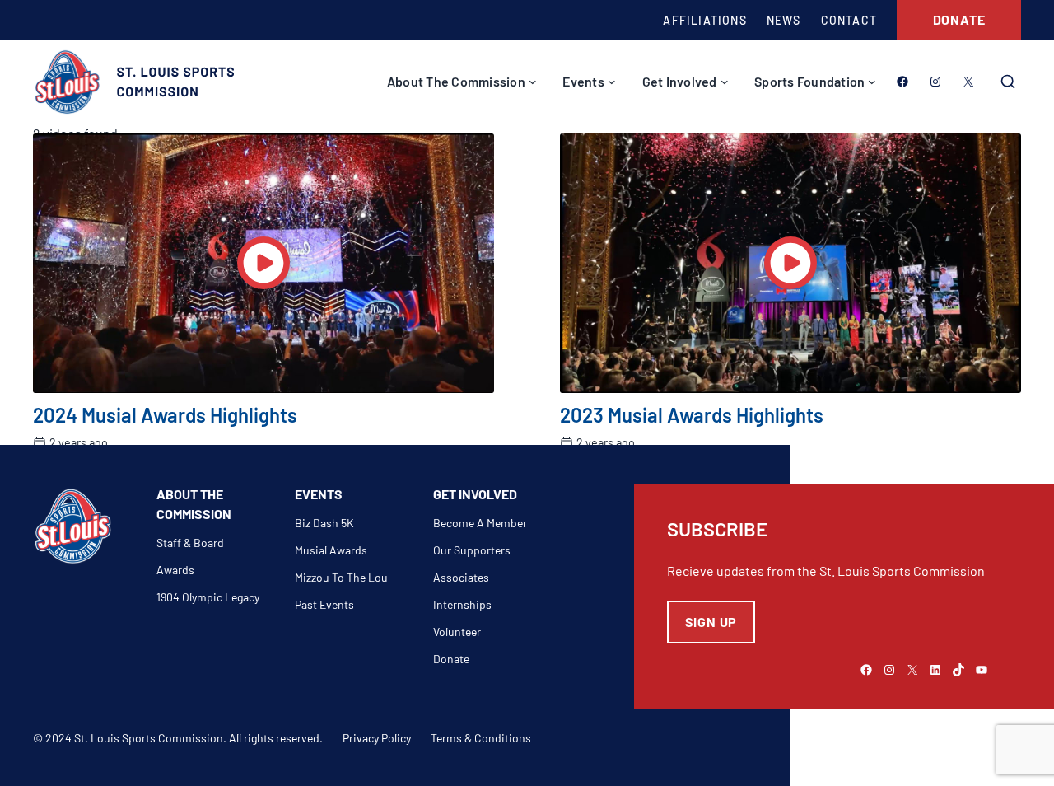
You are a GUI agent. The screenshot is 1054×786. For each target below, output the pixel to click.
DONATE (959, 19)
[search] (1008, 82)
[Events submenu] (612, 81)
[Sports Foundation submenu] (872, 81)
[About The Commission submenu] (533, 81)
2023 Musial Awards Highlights (691, 415)
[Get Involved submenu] (725, 81)
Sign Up (711, 621)
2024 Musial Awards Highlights (165, 415)
